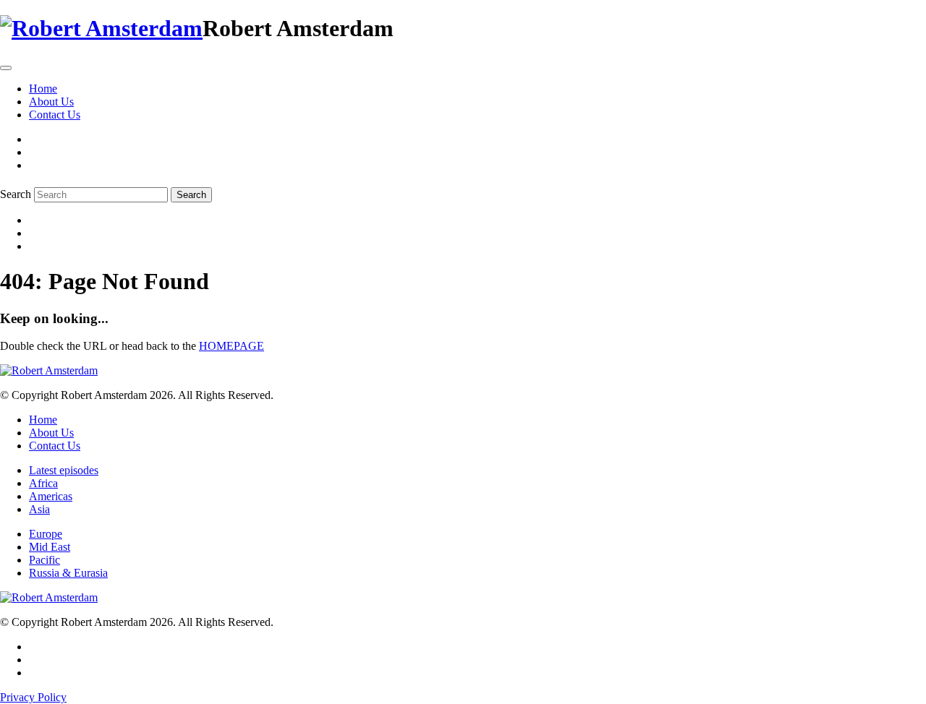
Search (15, 194)
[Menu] (6, 68)
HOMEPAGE (231, 346)
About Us (51, 101)
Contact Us (54, 114)
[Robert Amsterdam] (101, 28)
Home (43, 88)
